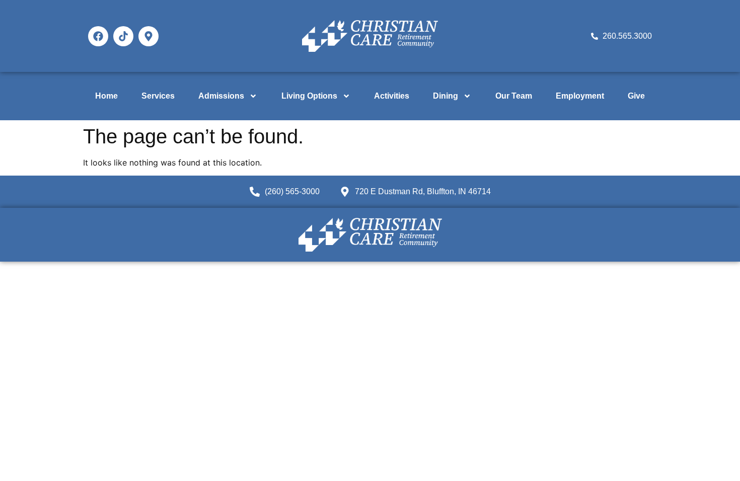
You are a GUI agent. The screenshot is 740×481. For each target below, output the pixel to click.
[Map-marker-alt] (148, 36)
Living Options (309, 96)
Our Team (513, 96)
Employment (580, 96)
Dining (445, 96)
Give (636, 96)
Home (106, 96)
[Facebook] (98, 36)
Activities (391, 96)
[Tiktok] (123, 36)
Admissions (221, 96)
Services (158, 96)
